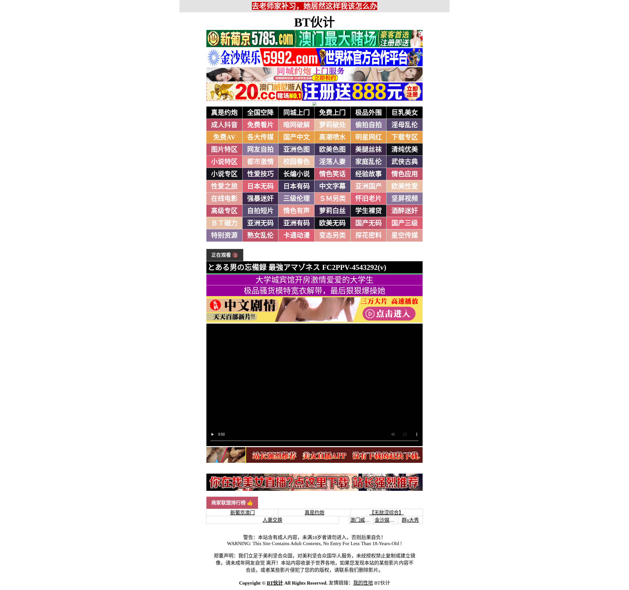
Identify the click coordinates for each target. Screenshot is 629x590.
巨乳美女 (404, 112)
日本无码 (260, 186)
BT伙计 (314, 22)
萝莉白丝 (332, 211)
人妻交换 (272, 520)
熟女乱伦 (260, 235)
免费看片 (260, 125)
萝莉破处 (332, 125)
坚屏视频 (404, 198)
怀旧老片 (368, 198)
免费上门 (332, 112)
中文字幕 (332, 186)
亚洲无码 (260, 223)
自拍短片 (260, 211)
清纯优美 (404, 149)
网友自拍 (260, 149)
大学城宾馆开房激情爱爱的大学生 (314, 279)
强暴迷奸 (260, 198)
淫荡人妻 (332, 161)
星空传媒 (404, 235)
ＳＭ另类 (332, 198)
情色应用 (404, 174)
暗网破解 (296, 125)
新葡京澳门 (242, 512)
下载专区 (404, 137)
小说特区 (224, 161)
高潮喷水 (332, 137)
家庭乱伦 (368, 161)
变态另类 (332, 235)
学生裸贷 (368, 211)
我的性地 (363, 583)
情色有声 (296, 211)
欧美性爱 (404, 186)
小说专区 (224, 174)
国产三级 (404, 223)
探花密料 (368, 235)
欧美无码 (332, 223)
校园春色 (296, 161)
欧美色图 (332, 149)
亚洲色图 (296, 149)
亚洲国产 (368, 186)
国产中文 (296, 137)
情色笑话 (332, 174)
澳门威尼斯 (362, 520)
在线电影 (224, 198)
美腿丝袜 (368, 149)
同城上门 (296, 112)
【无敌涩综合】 (386, 512)
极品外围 (368, 112)
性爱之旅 (224, 186)
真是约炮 (224, 112)
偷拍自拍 (368, 125)
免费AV (224, 137)
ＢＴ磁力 (224, 223)
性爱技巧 (260, 174)
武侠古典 (404, 161)
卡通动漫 (296, 235)
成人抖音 (224, 125)
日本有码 (296, 186)
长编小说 (296, 174)
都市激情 (260, 161)
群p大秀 (410, 520)
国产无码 (368, 223)
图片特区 (224, 149)
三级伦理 (296, 198)
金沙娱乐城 (387, 520)
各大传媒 (260, 137)
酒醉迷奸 (404, 211)
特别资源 (224, 235)
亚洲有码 (296, 223)
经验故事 (368, 174)
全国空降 (260, 112)
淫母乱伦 (404, 125)
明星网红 (368, 137)
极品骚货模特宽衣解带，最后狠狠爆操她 (314, 290)
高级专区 (224, 211)
